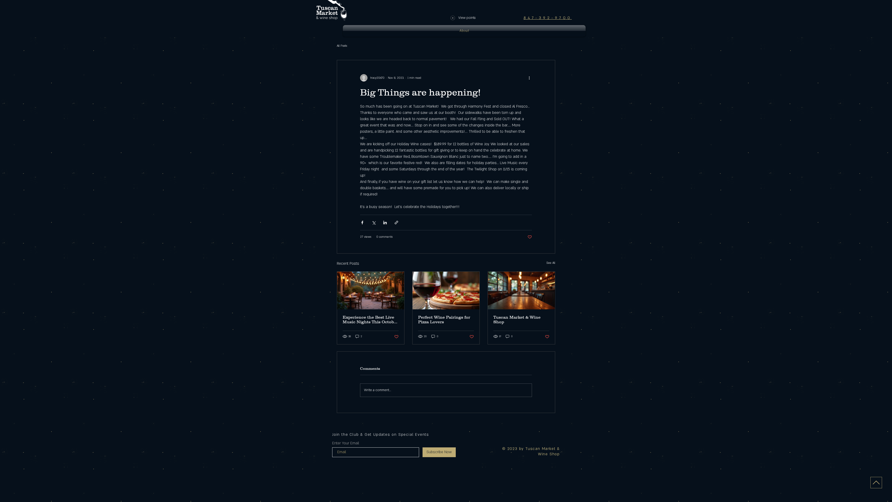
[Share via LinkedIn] (385, 222)
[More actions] (529, 78)
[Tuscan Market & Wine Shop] (521, 290)
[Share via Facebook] (362, 222)
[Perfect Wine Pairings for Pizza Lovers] (446, 290)
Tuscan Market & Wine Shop (517, 319)
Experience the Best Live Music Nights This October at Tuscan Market (370, 319)
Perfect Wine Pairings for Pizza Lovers (444, 319)
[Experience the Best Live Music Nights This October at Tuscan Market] (370, 290)
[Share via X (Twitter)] (373, 222)
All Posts (342, 46)
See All (550, 263)
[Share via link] (396, 222)
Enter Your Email (345, 443)
